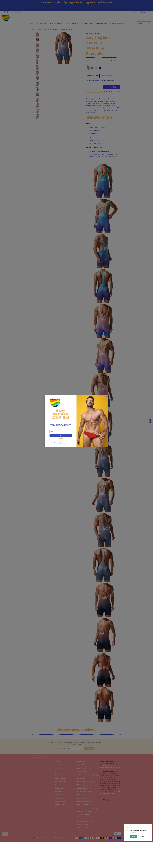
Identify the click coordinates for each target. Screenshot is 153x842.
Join (61, 435)
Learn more (133, 832)
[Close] (150, 825)
